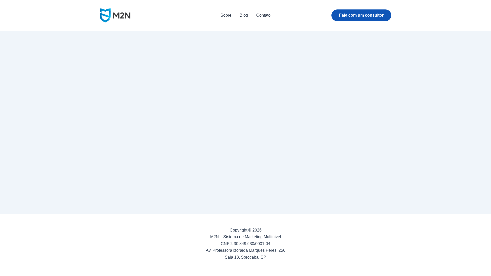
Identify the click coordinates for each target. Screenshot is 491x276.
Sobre (225, 15)
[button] (361, 15)
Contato (263, 15)
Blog (244, 15)
